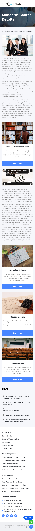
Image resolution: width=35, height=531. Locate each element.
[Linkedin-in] (11, 515)
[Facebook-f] (3, 515)
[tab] (17, 397)
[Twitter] (7, 515)
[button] (2, 3)
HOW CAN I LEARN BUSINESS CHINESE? (18, 415)
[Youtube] (15, 515)
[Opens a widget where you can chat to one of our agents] (28, 518)
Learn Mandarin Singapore (18, 527)
